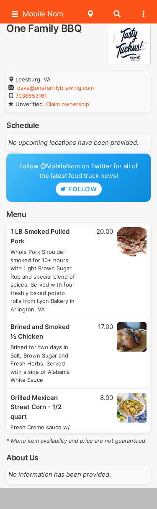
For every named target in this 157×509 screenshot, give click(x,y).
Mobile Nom (43, 13)
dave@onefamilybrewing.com (55, 87)
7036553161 (31, 95)
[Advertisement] (79, 498)
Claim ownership (67, 104)
